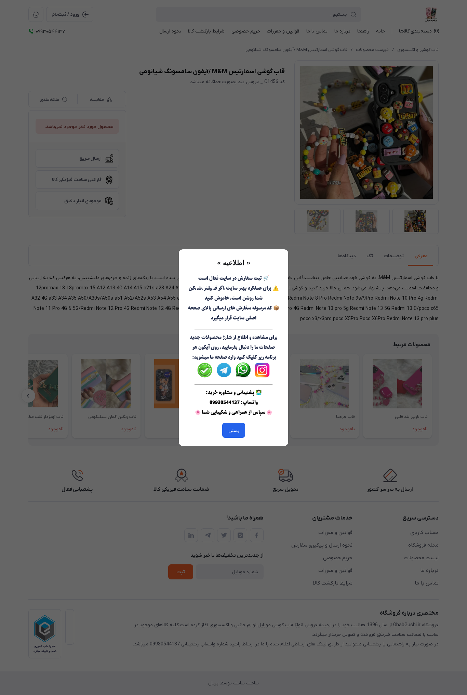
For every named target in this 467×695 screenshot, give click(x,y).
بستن (233, 430)
